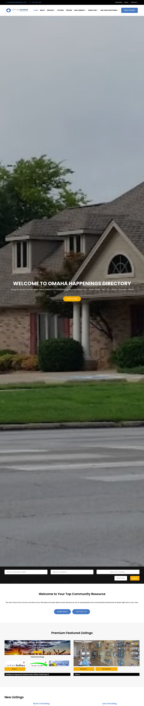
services (50, 10)
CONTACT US (81, 612)
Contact (134, 2)
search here (72, 299)
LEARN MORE (62, 612)
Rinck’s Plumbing (41, 703)
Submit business (129, 10)
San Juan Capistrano (108, 10)
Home (36, 10)
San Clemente (79, 10)
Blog (126, 2)
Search (134, 578)
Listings (60, 10)
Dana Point (92, 10)
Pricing (69, 10)
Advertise (118, 2)
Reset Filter (121, 578)
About (42, 10)
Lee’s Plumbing (109, 703)
